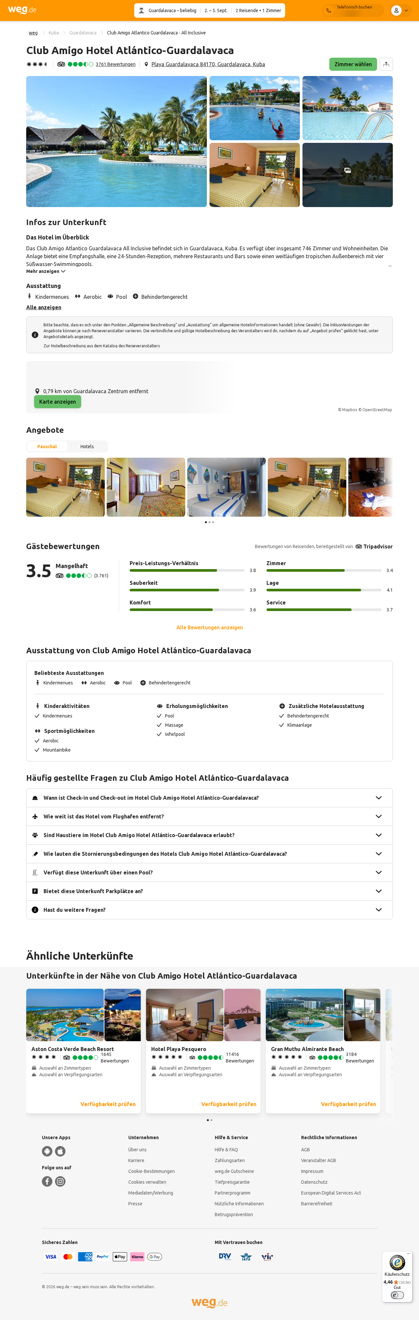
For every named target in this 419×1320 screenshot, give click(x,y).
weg (33, 32)
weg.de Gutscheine (234, 1171)
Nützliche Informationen (239, 1203)
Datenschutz (314, 1182)
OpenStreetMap (377, 410)
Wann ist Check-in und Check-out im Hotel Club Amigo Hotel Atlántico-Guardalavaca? (151, 798)
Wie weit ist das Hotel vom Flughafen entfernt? (104, 816)
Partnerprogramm (232, 1193)
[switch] (397, 1295)
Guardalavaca (162, 10)
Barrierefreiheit (316, 1203)
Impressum (312, 1171)
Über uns (137, 1149)
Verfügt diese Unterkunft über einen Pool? (98, 872)
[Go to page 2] (209, 522)
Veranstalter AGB (318, 1160)
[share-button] (386, 64)
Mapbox (349, 410)
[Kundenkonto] (401, 10)
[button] (116, 141)
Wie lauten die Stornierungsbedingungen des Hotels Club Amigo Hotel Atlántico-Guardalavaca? (165, 854)
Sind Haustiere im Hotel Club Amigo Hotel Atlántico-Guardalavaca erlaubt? (139, 835)
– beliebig (186, 10)
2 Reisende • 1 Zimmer (258, 10)
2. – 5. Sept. (216, 10)
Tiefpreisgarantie (232, 1182)
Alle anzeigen (43, 307)
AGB (305, 1149)
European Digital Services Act (331, 1193)
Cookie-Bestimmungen (151, 1171)
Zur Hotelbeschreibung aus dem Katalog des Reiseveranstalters (102, 346)
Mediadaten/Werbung (150, 1193)
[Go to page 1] (206, 522)
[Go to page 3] (213, 522)
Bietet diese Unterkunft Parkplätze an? (93, 891)
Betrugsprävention (234, 1214)
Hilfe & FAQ (226, 1149)
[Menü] (408, 1255)
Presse (135, 1203)
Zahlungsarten (230, 1160)
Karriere (136, 1160)
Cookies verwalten (147, 1182)
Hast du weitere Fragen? (75, 910)
